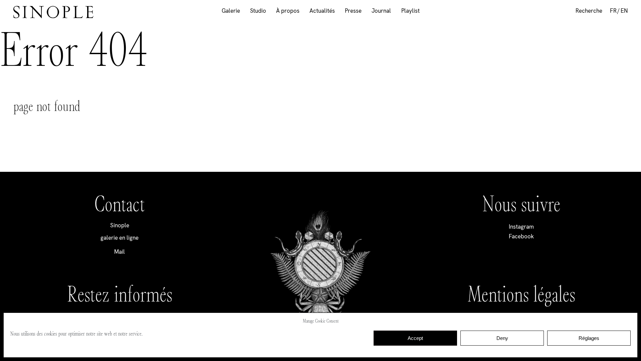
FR (613, 10)
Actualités (322, 10)
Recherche (589, 10)
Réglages (589, 338)
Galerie (231, 10)
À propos (287, 10)
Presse (353, 10)
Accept (415, 338)
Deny (502, 338)
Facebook (521, 236)
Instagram (521, 226)
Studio (258, 10)
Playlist (410, 10)
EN (624, 10)
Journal (381, 10)
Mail (119, 251)
